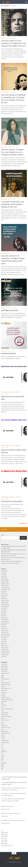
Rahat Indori (4, 725)
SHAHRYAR (4, 731)
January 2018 (4, 649)
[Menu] (26, 2)
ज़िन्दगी (2, 755)
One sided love (5, 720)
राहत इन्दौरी (3, 763)
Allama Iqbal (4, 668)
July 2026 (3, 572)
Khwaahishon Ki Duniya (7, 806)
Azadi (2, 675)
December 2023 (5, 587)
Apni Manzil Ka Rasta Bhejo (11, 501)
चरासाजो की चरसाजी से (8, 354)
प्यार (2, 761)
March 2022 (4, 598)
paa (2, 722)
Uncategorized (5, 740)
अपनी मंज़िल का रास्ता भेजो (9, 311)
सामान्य (2, 766)
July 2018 (3, 638)
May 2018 (3, 641)
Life (2, 703)
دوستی (3, 750)
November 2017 (5, 652)
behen (2, 677)
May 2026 (3, 576)
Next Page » (23, 523)
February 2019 (5, 630)
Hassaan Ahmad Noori (7, 699)
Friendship (3, 692)
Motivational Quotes (6, 716)
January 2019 (4, 632)
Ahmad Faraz (4, 666)
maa (2, 710)
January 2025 (4, 582)
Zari (2, 744)
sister (2, 738)
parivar (3, 723)
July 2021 (3, 610)
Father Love (4, 690)
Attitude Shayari (5, 673)
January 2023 (4, 595)
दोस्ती (2, 759)
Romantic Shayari (5, 727)
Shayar (18, 392)
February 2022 (5, 600)
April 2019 (3, 626)
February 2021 (5, 619)
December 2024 (5, 583)
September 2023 (5, 589)
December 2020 (5, 623)
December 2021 (5, 604)
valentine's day (5, 742)
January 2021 (4, 621)
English (3, 686)
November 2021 (5, 606)
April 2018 (3, 643)
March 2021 (4, 617)
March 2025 (4, 578)
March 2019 (4, 628)
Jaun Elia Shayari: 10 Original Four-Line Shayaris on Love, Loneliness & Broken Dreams (12, 152)
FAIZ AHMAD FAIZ (6, 688)
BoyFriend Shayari (6, 684)
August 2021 (4, 608)
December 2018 (5, 634)
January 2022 (4, 602)
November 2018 (5, 636)
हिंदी (2, 768)
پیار (2, 746)
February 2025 (5, 580)
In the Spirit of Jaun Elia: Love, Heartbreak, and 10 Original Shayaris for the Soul (12, 204)
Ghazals (3, 695)
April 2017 (3, 656)
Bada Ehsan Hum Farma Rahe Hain (10, 813)
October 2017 (4, 654)
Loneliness (4, 705)
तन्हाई (2, 757)
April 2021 (3, 615)
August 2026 (4, 570)
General (3, 694)
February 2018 (5, 647)
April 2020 (3, 624)
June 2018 (3, 639)
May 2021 (3, 613)
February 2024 (5, 585)
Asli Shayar (4, 392)
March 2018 (4, 645)
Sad (2, 729)
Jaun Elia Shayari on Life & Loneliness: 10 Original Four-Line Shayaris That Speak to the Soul (13, 43)
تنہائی (2, 748)
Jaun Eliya (4, 38)
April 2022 (3, 596)
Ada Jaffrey (4, 664)
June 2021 (3, 611)
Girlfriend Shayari (5, 697)
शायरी (2, 764)
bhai (2, 681)
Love (2, 707)
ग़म (1, 753)
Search (3, 535)
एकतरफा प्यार (4, 751)
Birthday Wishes (5, 682)
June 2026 (3, 574)
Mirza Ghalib (4, 712)
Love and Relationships (7, 709)
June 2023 (3, 591)
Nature (3, 718)
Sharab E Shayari (5, 733)
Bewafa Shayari (5, 679)
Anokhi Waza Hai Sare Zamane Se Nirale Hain (13, 820)
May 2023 (3, 593)
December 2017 (5, 651)
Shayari (3, 736)
